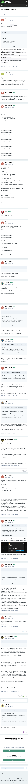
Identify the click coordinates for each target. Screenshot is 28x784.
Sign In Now (14, 760)
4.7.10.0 (15, 25)
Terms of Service (5, 780)
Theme (10, 778)
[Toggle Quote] (3, 32)
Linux (9, 14)
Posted (9, 20)
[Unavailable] (14, 547)
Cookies (22, 778)
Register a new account (14, 750)
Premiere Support (13, 780)
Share (7, 768)
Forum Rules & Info (23, 780)
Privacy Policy (17, 778)
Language (5, 778)
